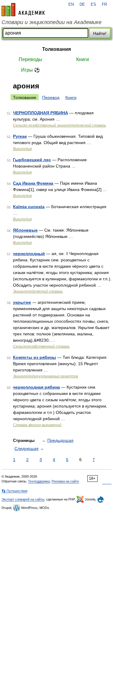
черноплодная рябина (36, 387)
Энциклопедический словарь (38, 291)
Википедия (22, 149)
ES (93, 4)
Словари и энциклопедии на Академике (52, 22)
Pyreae (20, 136)
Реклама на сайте (65, 481)
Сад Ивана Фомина (33, 183)
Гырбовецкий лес (32, 159)
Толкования (56, 49)
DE (82, 4)
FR (104, 4)
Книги (82, 59)
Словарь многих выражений (37, 425)
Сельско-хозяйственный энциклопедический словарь (59, 125)
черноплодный (29, 253)
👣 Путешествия (14, 491)
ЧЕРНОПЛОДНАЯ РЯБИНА (40, 112)
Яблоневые (25, 230)
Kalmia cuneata (29, 206)
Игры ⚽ (30, 69)
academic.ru (23, 9)
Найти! (99, 33)
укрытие (22, 302)
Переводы (30, 59)
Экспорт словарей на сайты (23, 499)
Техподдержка (39, 481)
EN (71, 4)
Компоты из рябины (34, 357)
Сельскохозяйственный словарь (41, 346)
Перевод (50, 97)
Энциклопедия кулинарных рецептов (45, 376)
